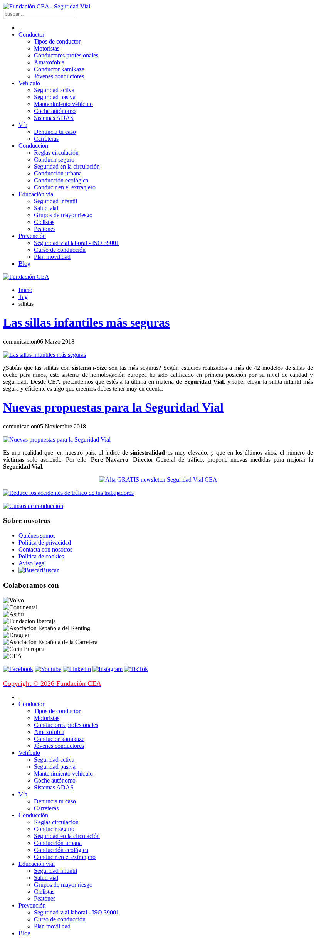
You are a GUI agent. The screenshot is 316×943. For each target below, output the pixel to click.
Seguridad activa (54, 90)
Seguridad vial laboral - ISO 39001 (76, 243)
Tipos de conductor (57, 41)
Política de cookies (41, 556)
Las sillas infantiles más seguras (86, 322)
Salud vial (46, 208)
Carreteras (46, 138)
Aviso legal (32, 563)
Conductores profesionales (66, 55)
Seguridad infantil (55, 201)
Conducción (33, 145)
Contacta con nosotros (45, 549)
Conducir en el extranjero (65, 187)
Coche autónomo (55, 111)
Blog (24, 263)
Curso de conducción (60, 249)
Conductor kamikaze (59, 69)
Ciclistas (44, 222)
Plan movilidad (52, 256)
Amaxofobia (49, 62)
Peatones (44, 229)
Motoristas (46, 48)
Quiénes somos (36, 535)
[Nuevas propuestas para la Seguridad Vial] (57, 439)
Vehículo (29, 83)
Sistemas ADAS (54, 118)
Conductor (31, 34)
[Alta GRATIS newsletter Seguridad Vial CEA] (158, 479)
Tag (23, 297)
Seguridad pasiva (55, 97)
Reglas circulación (56, 152)
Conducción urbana (58, 173)
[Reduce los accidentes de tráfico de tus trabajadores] (158, 492)
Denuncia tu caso (55, 131)
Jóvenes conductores (59, 76)
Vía (22, 124)
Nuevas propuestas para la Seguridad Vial (113, 407)
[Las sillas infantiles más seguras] (44, 354)
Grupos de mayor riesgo (63, 215)
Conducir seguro (54, 159)
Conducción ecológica (61, 180)
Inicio (25, 290)
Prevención (32, 236)
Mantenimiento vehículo (63, 104)
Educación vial (36, 194)
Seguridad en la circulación (67, 166)
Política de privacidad (44, 542)
